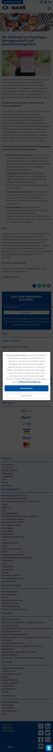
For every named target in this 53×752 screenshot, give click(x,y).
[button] (26, 395)
